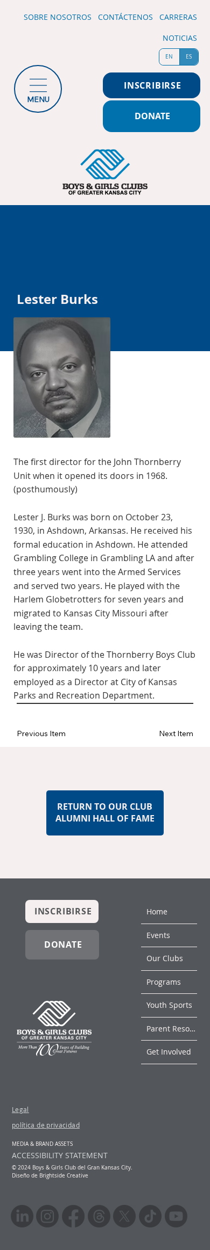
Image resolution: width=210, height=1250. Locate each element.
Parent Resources (171, 1028)
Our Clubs (164, 958)
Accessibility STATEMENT (60, 1155)
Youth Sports (169, 1005)
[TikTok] (150, 1216)
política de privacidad (46, 1125)
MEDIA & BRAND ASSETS (42, 1143)
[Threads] (99, 1216)
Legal (20, 1109)
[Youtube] (176, 1216)
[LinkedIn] (22, 1216)
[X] (124, 1216)
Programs (163, 982)
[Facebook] (73, 1216)
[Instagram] (47, 1216)
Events (158, 935)
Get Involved (168, 1051)
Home (156, 911)
